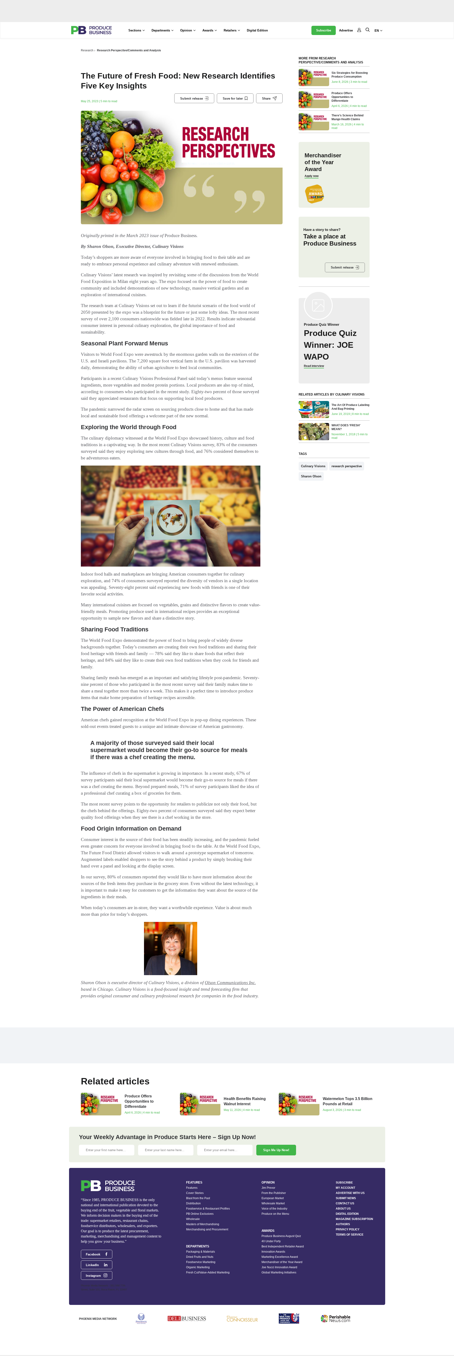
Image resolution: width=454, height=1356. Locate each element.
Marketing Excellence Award (280, 1257)
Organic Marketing (198, 1267)
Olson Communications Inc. (230, 982)
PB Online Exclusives (200, 1213)
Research (87, 50)
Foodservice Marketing (200, 1262)
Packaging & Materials (200, 1251)
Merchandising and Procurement (207, 1229)
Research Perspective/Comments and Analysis (129, 50)
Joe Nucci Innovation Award (279, 1267)
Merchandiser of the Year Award (282, 1262)
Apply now (312, 176)
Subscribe (323, 30)
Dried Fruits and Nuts (199, 1257)
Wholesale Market (273, 1203)
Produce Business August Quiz (281, 1236)
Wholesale (193, 1219)
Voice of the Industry (274, 1208)
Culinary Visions (313, 466)
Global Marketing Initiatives (279, 1272)
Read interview (314, 366)
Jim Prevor (268, 1187)
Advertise (346, 30)
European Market (273, 1198)
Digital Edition (257, 30)
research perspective (347, 466)
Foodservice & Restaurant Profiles (208, 1208)
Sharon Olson (311, 476)
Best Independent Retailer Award (283, 1246)
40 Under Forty (271, 1241)
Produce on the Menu (275, 1213)
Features (191, 1187)
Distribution (193, 1203)
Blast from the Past (198, 1198)
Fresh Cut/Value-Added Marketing (208, 1272)
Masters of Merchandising (202, 1224)
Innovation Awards (273, 1251)
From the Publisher (274, 1193)
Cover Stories (195, 1193)
